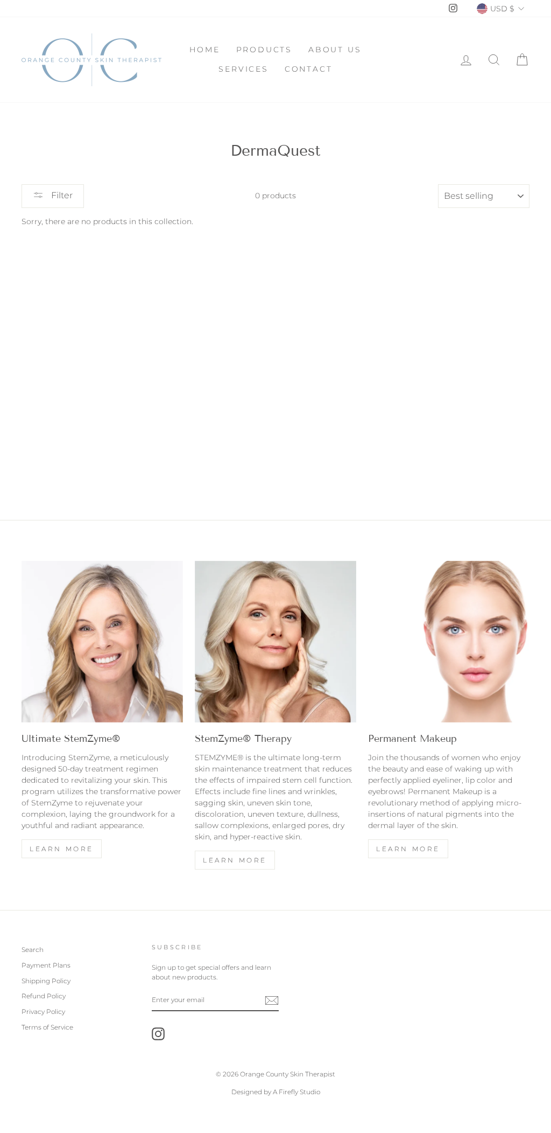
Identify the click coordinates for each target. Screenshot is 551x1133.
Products (264, 49)
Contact (309, 69)
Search (33, 950)
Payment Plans (46, 965)
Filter (61, 195)
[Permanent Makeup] (448, 641)
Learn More (62, 849)
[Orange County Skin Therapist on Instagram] (158, 1033)
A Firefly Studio (295, 1092)
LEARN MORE (235, 860)
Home (204, 49)
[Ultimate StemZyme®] (102, 641)
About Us (334, 49)
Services (243, 69)
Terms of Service (47, 1027)
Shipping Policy (46, 981)
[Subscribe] (272, 1000)
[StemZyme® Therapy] (275, 641)
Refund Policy (44, 996)
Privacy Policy (43, 1011)
